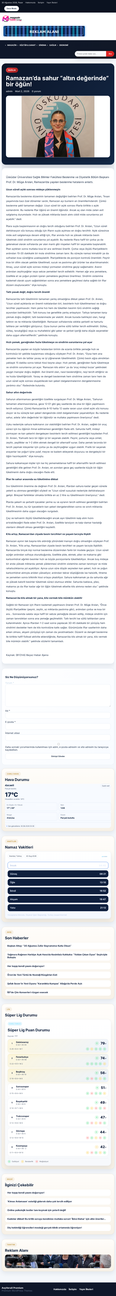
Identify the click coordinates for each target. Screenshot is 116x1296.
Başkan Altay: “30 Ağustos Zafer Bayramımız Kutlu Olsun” (39, 945)
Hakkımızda (30, 2)
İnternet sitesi (12, 733)
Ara (110, 54)
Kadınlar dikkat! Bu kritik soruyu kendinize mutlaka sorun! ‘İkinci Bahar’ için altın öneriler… (56, 1218)
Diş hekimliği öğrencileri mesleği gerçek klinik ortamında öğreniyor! (44, 1227)
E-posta (10, 721)
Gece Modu (12, 8)
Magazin (12, 45)
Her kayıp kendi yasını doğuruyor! (25, 966)
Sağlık (52, 45)
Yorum (9, 682)
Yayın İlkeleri (52, 2)
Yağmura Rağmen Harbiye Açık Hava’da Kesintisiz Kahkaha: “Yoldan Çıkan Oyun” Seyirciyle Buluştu (57, 956)
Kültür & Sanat (28, 45)
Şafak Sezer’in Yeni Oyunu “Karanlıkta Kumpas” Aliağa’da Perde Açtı (44, 983)
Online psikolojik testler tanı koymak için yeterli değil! (36, 1210)
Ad (7, 710)
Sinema (42, 45)
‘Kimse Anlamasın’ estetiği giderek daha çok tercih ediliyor (39, 1201)
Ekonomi (63, 45)
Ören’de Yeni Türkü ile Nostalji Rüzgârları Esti (32, 974)
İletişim (41, 2)
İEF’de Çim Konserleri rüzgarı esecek (27, 992)
